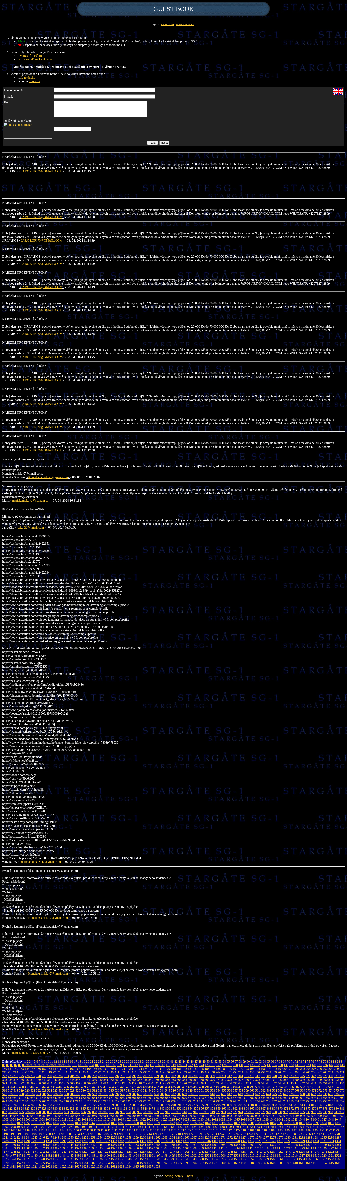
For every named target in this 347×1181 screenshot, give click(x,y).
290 (105, 1076)
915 (190, 1112)
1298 (78, 1141)
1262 (157, 1137)
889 (44, 1112)
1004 (12, 1119)
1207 (98, 1134)
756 (325, 1101)
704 (32, 1101)
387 (308, 1079)
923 (235, 1112)
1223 (213, 1134)
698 (342, 1097)
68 (280, 1061)
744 (257, 1101)
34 (143, 1061)
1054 (34, 1123)
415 (122, 1083)
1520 (323, 1155)
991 (274, 1115)
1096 (338, 1123)
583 (38, 1094)
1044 (301, 1119)
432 (218, 1083)
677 (223, 1097)
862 (235, 1108)
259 (274, 1072)
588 (66, 1094)
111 (130, 1065)
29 (123, 1061)
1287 (338, 1137)
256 (257, 1072)
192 (240, 1068)
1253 (92, 1137)
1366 (229, 1144)
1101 (34, 1126)
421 (156, 1083)
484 (167, 1087)
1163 (125, 1130)
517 (10, 1090)
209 (336, 1068)
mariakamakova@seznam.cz (30, 500)
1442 (99, 1152)
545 (167, 1090)
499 (252, 1087)
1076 (193, 1123)
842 (122, 1108)
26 (111, 1061)
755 (319, 1101)
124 (201, 1065)
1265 (179, 1137)
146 (325, 1065)
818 (330, 1105)
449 (313, 1083)
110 (125, 1065)
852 (179, 1108)
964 (122, 1115)
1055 (41, 1123)
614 (212, 1094)
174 (139, 1068)
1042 (287, 1119)
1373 (280, 1144)
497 (240, 1087)
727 (161, 1101)
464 (55, 1087)
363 (173, 1079)
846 (145, 1108)
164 (83, 1068)
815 (313, 1105)
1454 (186, 1152)
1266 (186, 1137)
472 (100, 1087)
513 (330, 1087)
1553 (222, 1159)
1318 (222, 1141)
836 (89, 1108)
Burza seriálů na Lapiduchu (35, 59)
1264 (171, 1137)
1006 (27, 1119)
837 (94, 1108)
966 (134, 1115)
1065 (114, 1123)
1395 (99, 1148)
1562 (287, 1159)
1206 (91, 1134)
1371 (265, 1144)
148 (336, 1065)
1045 (309, 1119)
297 (145, 1076)
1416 (251, 1148)
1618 (12, 1166)
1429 (5, 1152)
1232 (279, 1134)
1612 (309, 1163)
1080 (222, 1123)
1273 (237, 1137)
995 (297, 1115)
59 (244, 1061)
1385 (27, 1148)
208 (330, 1068)
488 (190, 1087)
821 (4, 1108)
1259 (135, 1137)
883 (10, 1112)
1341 (49, 1144)
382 (280, 1079)
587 (60, 1094)
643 (32, 1097)
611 (195, 1094)
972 (167, 1115)
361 (162, 1079)
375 (240, 1079)
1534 (85, 1159)
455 (4, 1087)
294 (128, 1076)
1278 (273, 1137)
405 (66, 1083)
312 (229, 1076)
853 (184, 1108)
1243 (20, 1137)
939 (325, 1112)
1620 (27, 1166)
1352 (128, 1144)
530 (83, 1090)
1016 (99, 1119)
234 (133, 1072)
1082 (237, 1123)
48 (200, 1061)
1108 (83, 1126)
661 (134, 1097)
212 (10, 1072)
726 (156, 1101)
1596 (193, 1163)
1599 (215, 1163)
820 (341, 1105)
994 (291, 1115)
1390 (63, 1148)
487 (184, 1087)
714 (88, 1101)
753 (308, 1101)
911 (167, 1112)
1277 (265, 1137)
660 (128, 1097)
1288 (5, 1141)
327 (313, 1076)
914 (184, 1112)
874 (302, 1108)
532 (94, 1090)
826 (32, 1108)
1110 (97, 1126)
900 (105, 1112)
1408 (193, 1148)
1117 (145, 1126)
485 (173, 1087)
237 (150, 1072)
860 (223, 1108)
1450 (157, 1152)
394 (4, 1083)
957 (83, 1115)
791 (179, 1105)
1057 (56, 1123)
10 (47, 1061)
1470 (302, 1152)
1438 (70, 1152)
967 (139, 1115)
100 (68, 1065)
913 (178, 1112)
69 (284, 1061)
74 (304, 1061)
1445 (121, 1152)
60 (248, 1061)
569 (302, 1090)
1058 (63, 1123)
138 (280, 1065)
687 (280, 1097)
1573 (27, 1163)
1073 (171, 1123)
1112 (111, 1126)
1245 (34, 1137)
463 (49, 1087)
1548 (186, 1159)
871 (285, 1108)
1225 (228, 1134)
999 (319, 1115)
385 (297, 1079)
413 (111, 1083)
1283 (309, 1137)
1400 (135, 1148)
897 (89, 1112)
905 (134, 1112)
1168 (160, 1130)
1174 (202, 1130)
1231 (271, 1134)
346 (77, 1079)
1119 (158, 1126)
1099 (20, 1126)
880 (336, 1108)
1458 (215, 1152)
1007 (34, 1119)
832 (66, 1108)
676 (218, 1097)
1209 (112, 1134)
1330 (309, 1141)
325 (302, 1076)
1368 (244, 1144)
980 (212, 1115)
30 (127, 1061)
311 (223, 1076)
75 (308, 1061)
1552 (215, 1159)
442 (274, 1083)
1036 (244, 1119)
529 (77, 1090)
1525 (20, 1159)
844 (134, 1108)
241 (173, 1072)
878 (325, 1108)
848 (156, 1108)
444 (285, 1083)
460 (32, 1087)
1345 (78, 1144)
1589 (143, 1163)
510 (313, 1087)
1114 (124, 1126)
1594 (179, 1163)
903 (122, 1112)
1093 (316, 1123)
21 (91, 1061)
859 (218, 1108)
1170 (174, 1130)
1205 (84, 1134)
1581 (85, 1163)
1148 (19, 1130)
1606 (265, 1163)
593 (94, 1094)
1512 (265, 1155)
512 (325, 1087)
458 (21, 1087)
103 (85, 1065)
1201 (55, 1134)
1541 (135, 1159)
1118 (152, 1126)
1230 (264, 1134)
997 (308, 1115)
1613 (316, 1163)
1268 (200, 1137)
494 (223, 1087)
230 (111, 1072)
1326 (280, 1141)
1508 (237, 1155)
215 (26, 1072)
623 (263, 1094)
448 (308, 1083)
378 (257, 1079)
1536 (99, 1159)
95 (48, 1065)
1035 (236, 1119)
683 (257, 1097)
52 (216, 1061)
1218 (177, 1134)
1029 (193, 1119)
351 (105, 1079)
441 (268, 1083)
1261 (150, 1137)
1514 (280, 1155)
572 (319, 1090)
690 (297, 1097)
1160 (104, 1130)
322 (285, 1076)
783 (134, 1105)
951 (49, 1115)
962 (111, 1115)
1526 (27, 1159)
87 (15, 1065)
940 (330, 1112)
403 (55, 1083)
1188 (300, 1130)
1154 (61, 1130)
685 (268, 1097)
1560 (273, 1159)
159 (55, 1068)
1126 (207, 1126)
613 (206, 1094)
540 (139, 1090)
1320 (236, 1141)
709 (60, 1101)
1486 (78, 1155)
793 (190, 1105)
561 (257, 1090)
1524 (12, 1159)
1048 (330, 1119)
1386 (34, 1148)
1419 (272, 1148)
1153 (54, 1130)
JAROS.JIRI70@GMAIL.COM (41, 171)
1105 (62, 1126)
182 (184, 1068)
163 (77, 1068)
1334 (338, 1141)
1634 (128, 1166)
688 (285, 1097)
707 (49, 1101)
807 (268, 1105)
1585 (114, 1163)
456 (10, 1087)
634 (325, 1094)
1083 (244, 1123)
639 (10, 1097)
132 (246, 1065)
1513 (272, 1155)
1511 (258, 1155)
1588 (135, 1163)
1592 (164, 1163)
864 (246, 1108)
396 (15, 1083)
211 (4, 1072)
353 (117, 1079)
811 (291, 1105)
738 (223, 1101)
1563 (294, 1159)
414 (116, 1083)
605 (162, 1094)
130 (235, 1065)
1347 (92, 1144)
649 (66, 1097)
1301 (99, 1141)
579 (15, 1094)
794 (195, 1105)
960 (100, 1115)
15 (67, 1061)
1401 (143, 1148)
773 (77, 1105)
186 (207, 1068)
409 (89, 1083)
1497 (157, 1155)
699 (4, 1101)
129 (229, 1065)
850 (167, 1108)
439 (257, 1083)
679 (235, 1097)
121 (184, 1065)
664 (150, 1097)
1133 (257, 1126)
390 (325, 1079)
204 (308, 1068)
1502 (193, 1155)
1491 (114, 1155)
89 (24, 1065)
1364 (215, 1144)
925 (246, 1112)
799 (223, 1105)
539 (134, 1090)
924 (240, 1112)
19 (83, 1061)
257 (263, 1072)
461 (38, 1087)
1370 (258, 1144)
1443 (106, 1152)
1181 (251, 1130)
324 (296, 1076)
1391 (70, 1148)
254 (246, 1072)
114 (146, 1065)
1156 (75, 1130)
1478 (20, 1155)
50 (208, 1061)
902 (117, 1112)
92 (36, 1065)
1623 (49, 1166)
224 (77, 1072)
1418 (265, 1148)
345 (72, 1079)
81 (332, 1061)
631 (308, 1094)
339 (38, 1079)
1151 (40, 1130)
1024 (157, 1119)
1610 (294, 1163)
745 (263, 1101)
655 (100, 1097)
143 (308, 1065)
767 (44, 1105)
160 (60, 1068)
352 (111, 1079)
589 (72, 1094)
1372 (273, 1144)
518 (15, 1090)
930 (274, 1112)
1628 (85, 1166)
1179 (237, 1130)
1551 (208, 1159)
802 (240, 1105)
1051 (12, 1123)
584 (44, 1094)
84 (3, 1065)
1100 (27, 1126)
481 (150, 1087)
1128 (221, 1126)
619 (240, 1094)
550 (195, 1090)
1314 (193, 1141)
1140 (306, 1126)
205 (313, 1068)
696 (330, 1097)
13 (59, 1061)
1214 (148, 1134)
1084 (251, 1123)
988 (257, 1115)
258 (268, 1072)
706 (44, 1101)
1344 (70, 1144)
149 (342, 1065)
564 (274, 1090)
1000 (326, 1115)
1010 (56, 1119)
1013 (77, 1119)
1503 (200, 1155)
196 (263, 1068)
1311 (171, 1141)
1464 (258, 1152)
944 (10, 1115)
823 (15, 1108)
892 (60, 1112)
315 (246, 1076)
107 (108, 1065)
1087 (273, 1123)
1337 (20, 1144)
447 (302, 1083)
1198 (33, 1134)
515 (341, 1087)
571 (313, 1090)
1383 (12, 1148)
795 (201, 1105)
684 (263, 1097)
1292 (34, 1141)
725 (150, 1101)
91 (32, 1065)
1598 (208, 1163)
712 (77, 1101)
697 (336, 1097)
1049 (338, 1119)
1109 (90, 1126)
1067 (128, 1123)
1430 (12, 1152)
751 (296, 1101)
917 (201, 1112)
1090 (294, 1123)
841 (117, 1108)
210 (342, 1068)
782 (128, 1105)
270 (336, 1072)
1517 (301, 1155)
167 (100, 1068)
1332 (323, 1141)
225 (83, 1072)
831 (60, 1108)
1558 (258, 1159)
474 (111, 1087)
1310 (164, 1141)
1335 (5, 1144)
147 (331, 1065)
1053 (27, 1123)
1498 (164, 1155)
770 (60, 1105)
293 (122, 1076)
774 (83, 1105)
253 (240, 1072)
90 (28, 1065)
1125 (200, 1126)
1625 (63, 1166)
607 (173, 1094)
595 (105, 1094)
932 (285, 1112)
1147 (12, 1130)
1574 (34, 1163)
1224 (221, 1134)
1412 (222, 1148)
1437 (63, 1152)
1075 (186, 1123)
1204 (76, 1134)
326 (308, 1076)
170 (117, 1068)
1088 (280, 1123)
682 (252, 1097)
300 (162, 1076)
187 (212, 1068)
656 (105, 1097)
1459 (222, 1152)
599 (128, 1094)
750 (291, 1101)
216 (32, 1072)
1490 (106, 1155)
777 (100, 1105)
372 (223, 1079)
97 (56, 1065)
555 (223, 1090)
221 (60, 1072)
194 (252, 1068)
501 (263, 1087)
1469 (294, 1152)
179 (167, 1068)
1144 (334, 1126)
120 (179, 1065)
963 (117, 1115)
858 (212, 1108)
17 (75, 1061)
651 (77, 1097)
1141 (313, 1126)
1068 (135, 1123)
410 (94, 1083)
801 (235, 1105)
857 (207, 1108)
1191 (321, 1130)
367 (195, 1079)
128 (224, 1065)
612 (201, 1094)
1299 (85, 1141)
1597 (200, 1163)
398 (27, 1083)
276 (27, 1076)
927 (257, 1112)
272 (4, 1076)
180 (173, 1068)
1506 (222, 1155)
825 (27, 1108)
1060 (78, 1123)
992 (280, 1115)
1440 (85, 1152)
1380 (331, 1144)
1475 (338, 1152)
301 (167, 1076)
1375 (294, 1144)
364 (179, 1079)
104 (91, 1065)
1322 (251, 1141)
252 (235, 1072)
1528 (41, 1159)
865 (252, 1108)
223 (71, 1072)
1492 (121, 1155)
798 (218, 1105)
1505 (215, 1155)
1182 (258, 1130)
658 (117, 1097)
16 (71, 1061)
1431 (20, 1152)
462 (44, 1087)
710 (66, 1101)
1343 (63, 1144)
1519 (316, 1155)
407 (77, 1083)
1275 (251, 1137)
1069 (143, 1123)
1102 (41, 1126)
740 (235, 1101)
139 (286, 1065)
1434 (41, 1152)
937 (313, 1112)
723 (139, 1101)
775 (89, 1105)
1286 (331, 1137)
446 (296, 1083)
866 (257, 1108)
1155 (68, 1130)
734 (201, 1101)
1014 (85, 1119)
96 (52, 1065)
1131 (243, 1126)
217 (38, 1072)
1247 (49, 1137)
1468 (287, 1152)
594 (100, 1094)
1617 (5, 1166)
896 (83, 1112)
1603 (244, 1163)
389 (319, 1079)
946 (21, 1115)
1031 (207, 1119)
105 (97, 1065)
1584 (106, 1163)
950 (44, 1115)
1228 (250, 1134)
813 (302, 1105)
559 (246, 1090)
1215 (156, 1134)
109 (119, 1065)
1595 (186, 1163)
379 (263, 1079)
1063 (99, 1123)
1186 (286, 1130)
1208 (105, 1134)
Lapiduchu (28, 77)
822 (10, 1108)
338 (32, 1079)
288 (94, 1076)
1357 (164, 1144)
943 (4, 1115)
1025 (164, 1119)
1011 (63, 1119)
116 (157, 1065)
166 (94, 1068)
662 (139, 1097)
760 (4, 1105)
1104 (55, 1126)
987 (252, 1115)
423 (167, 1083)
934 (296, 1112)
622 (257, 1094)
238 (156, 1072)
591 (83, 1094)
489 (195, 1087)
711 (72, 1101)
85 (7, 1065)
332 (341, 1076)
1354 (143, 1144)
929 (268, 1112)
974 (179, 1115)
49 (204, 1061)
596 (111, 1094)
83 (340, 1061)
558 (240, 1090)
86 (11, 1065)
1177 (223, 1130)
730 (178, 1101)
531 (89, 1090)
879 (330, 1108)
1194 (5, 1134)
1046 (316, 1119)
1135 (271, 1126)
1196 (19, 1134)
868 (268, 1108)
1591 (157, 1163)
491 (207, 1087)
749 (285, 1101)
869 (274, 1108)
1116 (138, 1126)
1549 (193, 1159)
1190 (314, 1130)
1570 (5, 1163)
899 (100, 1112)
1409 (200, 1148)
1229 (257, 1134)
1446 (128, 1152)
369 (207, 1079)
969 (150, 1115)
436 (240, 1083)
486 (179, 1087)
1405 (171, 1148)
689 (291, 1097)
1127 (214, 1126)
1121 (172, 1126)
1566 (316, 1159)
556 (229, 1090)
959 (94, 1115)
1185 (279, 1130)
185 (201, 1068)
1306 (135, 1141)
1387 (41, 1148)
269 (330, 1072)
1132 (250, 1126)
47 (196, 1061)
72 (296, 1061)
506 (291, 1087)
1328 (294, 1141)
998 (313, 1115)
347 (83, 1079)
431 (212, 1083)
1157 (83, 1130)
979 (207, 1115)
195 (257, 1068)
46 (192, 1061)
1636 (143, 1166)
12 (55, 1061)
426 (184, 1083)
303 (179, 1076)
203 (302, 1068)
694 (319, 1097)
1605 (258, 1163)
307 (201, 1076)
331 (336, 1076)
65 (268, 1061)
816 (319, 1105)
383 (285, 1079)
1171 (181, 1130)
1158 (90, 1130)
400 (38, 1083)
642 (27, 1097)
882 (4, 1112)
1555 (237, 1159)
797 (212, 1105)
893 (66, 1112)
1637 (150, 1166)
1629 (92, 1166)
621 (251, 1094)
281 (55, 1076)
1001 (333, 1115)
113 (141, 1065)
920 (218, 1112)
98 (60, 1065)
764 (27, 1105)
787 (156, 1105)
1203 (69, 1134)
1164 (132, 1130)
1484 (63, 1155)
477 (128, 1087)
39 (163, 1061)
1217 (170, 1134)
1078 (208, 1123)
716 (100, 1101)
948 (32, 1115)
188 (218, 1068)
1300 (92, 1141)
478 (134, 1087)
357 (139, 1079)
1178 (230, 1130)
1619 (20, 1166)
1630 (99, 1166)
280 (49, 1076)
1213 (141, 1134)
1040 (272, 1119)
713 (83, 1101)
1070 (150, 1123)
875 (308, 1108)
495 (229, 1087)
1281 (294, 1137)
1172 (188, 1130)
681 (246, 1097)
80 (328, 1061)
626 (280, 1094)
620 (246, 1094)
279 (44, 1076)
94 (44, 1065)
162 (72, 1068)
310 (218, 1076)
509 (308, 1087)
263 (296, 1072)
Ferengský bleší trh (30, 55)
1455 (193, 1152)
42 (176, 1061)
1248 (56, 1137)
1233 (286, 1134)
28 (119, 1061)
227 (94, 1072)
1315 (200, 1141)
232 (122, 1072)
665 (156, 1097)
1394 (92, 1148)
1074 (179, 1123)
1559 (265, 1159)
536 (117, 1090)
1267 (193, 1137)
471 (94, 1087)
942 (341, 1112)
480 (145, 1087)
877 (319, 1108)
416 (128, 1083)
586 (55, 1094)
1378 (316, 1144)
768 (49, 1105)
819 (336, 1105)
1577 (56, 1163)
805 (257, 1105)
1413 (229, 1148)
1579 (70, 1163)
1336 (12, 1144)
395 (10, 1083)
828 (44, 1108)
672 (195, 1097)
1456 (200, 1152)
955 (72, 1115)
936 (308, 1112)
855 (195, 1108)
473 (105, 1087)
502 (268, 1087)
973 (173, 1115)
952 (55, 1115)
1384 (20, 1148)
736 (212, 1101)
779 (111, 1105)
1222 (206, 1134)
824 (21, 1108)
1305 (128, 1141)
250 (223, 1072)
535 (111, 1090)
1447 (135, 1152)
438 (251, 1083)
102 (80, 1065)
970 (156, 1115)
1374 (287, 1144)
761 (10, 1105)
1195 (12, 1134)
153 (21, 1068)
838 (100, 1108)
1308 (150, 1141)
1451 (164, 1152)
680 (240, 1097)
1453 (179, 1152)
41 (172, 1061)
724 (145, 1101)
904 (128, 1112)
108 (113, 1065)
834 (77, 1108)
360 (156, 1079)
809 (280, 1105)
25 (107, 1061)
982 (223, 1115)
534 (105, 1090)
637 (341, 1094)
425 (178, 1083)
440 (263, 1083)
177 (156, 1068)
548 (184, 1090)
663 (145, 1097)
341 (49, 1079)
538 (128, 1090)
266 (313, 1072)
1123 (186, 1126)
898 (94, 1112)
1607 (273, 1163)
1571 (12, 1163)
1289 (12, 1141)
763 (21, 1105)
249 (218, 1072)
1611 (302, 1163)
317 (257, 1076)
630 (302, 1094)
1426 (323, 1148)
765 (32, 1105)
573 (325, 1090)
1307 (143, 1141)
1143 (327, 1126)
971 (162, 1115)
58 (240, 1061)
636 (336, 1094)
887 (32, 1112)
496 (235, 1087)
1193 (336, 1130)
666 (162, 1097)
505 (285, 1087)
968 (145, 1115)
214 (21, 1072)
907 (145, 1112)
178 (162, 1068)
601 (139, 1094)
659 (122, 1097)
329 (325, 1076)
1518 (309, 1155)
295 (134, 1076)
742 (246, 1101)
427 (190, 1083)
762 (15, 1105)
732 (190, 1101)
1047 (323, 1119)
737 (218, 1101)
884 (15, 1112)
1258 (128, 1137)
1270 (215, 1137)
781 (122, 1105)
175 (145, 1068)
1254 (99, 1137)
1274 (244, 1137)
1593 (171, 1163)
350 (100, 1079)
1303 (114, 1141)
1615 (330, 1163)
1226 (235, 1134)
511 (319, 1087)
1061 (85, 1123)
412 (105, 1083)
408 (83, 1083)
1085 (258, 1123)
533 (100, 1090)
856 (201, 1108)
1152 (47, 1130)
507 (297, 1087)
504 (280, 1087)
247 (206, 1072)
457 (15, 1087)
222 (66, 1072)
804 (252, 1105)
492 (212, 1087)
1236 (307, 1134)
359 (150, 1079)
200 (285, 1068)
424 (173, 1083)
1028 (186, 1119)
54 (224, 1061)
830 (55, 1108)
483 (162, 1087)
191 (235, 1068)
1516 (294, 1155)
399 (32, 1083)
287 (89, 1076)
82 (336, 1061)
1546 (171, 1159)
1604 (251, 1163)
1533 (78, 1159)
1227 (242, 1134)
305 (190, 1076)
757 (330, 1101)
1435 (49, 1152)
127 (218, 1065)
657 (111, 1097)
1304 (121, 1141)
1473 (323, 1152)
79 (324, 1061)
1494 (135, 1155)
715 (94, 1101)
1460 (229, 1152)
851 (173, 1108)
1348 (99, 1144)
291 (111, 1076)
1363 (208, 1144)
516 (4, 1090)
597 (117, 1094)
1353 (135, 1144)
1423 (301, 1148)
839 (105, 1108)
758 (336, 1101)
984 (235, 1115)
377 (252, 1079)
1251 (78, 1137)
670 (184, 1097)
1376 (302, 1144)
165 (89, 1068)
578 (10, 1094)
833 (72, 1108)
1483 (56, 1155)
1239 (329, 1134)
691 (302, 1097)
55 (228, 1061)
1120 (165, 1126)
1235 (300, 1134)
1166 (146, 1130)
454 (341, 1083)
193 (246, 1068)
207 (325, 1068)
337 (27, 1079)
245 (195, 1072)
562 (263, 1090)
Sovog (169, 1176)
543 (156, 1090)
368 (201, 1079)
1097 (5, 1126)
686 (274, 1097)
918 (206, 1112)
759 (341, 1101)
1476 (5, 1155)
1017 (106, 1119)
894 (72, 1112)
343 (60, 1079)
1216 (163, 1134)
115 (152, 1065)
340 (44, 1079)
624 (268, 1094)
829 (49, 1108)
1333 (330, 1141)
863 (240, 1108)
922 (229, 1112)
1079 (215, 1123)
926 (251, 1112)
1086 (265, 1123)
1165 (139, 1130)
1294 (49, 1141)
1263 (164, 1137)
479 (139, 1087)
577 (4, 1094)
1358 (171, 1144)
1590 (150, 1163)
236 (145, 1072)
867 (263, 1108)
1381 (338, 1144)
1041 (280, 1119)
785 (145, 1105)
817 (325, 1105)
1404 (164, 1148)
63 (260, 1061)
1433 (34, 1152)
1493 (128, 1155)
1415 (244, 1148)
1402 (150, 1148)
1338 (27, 1144)
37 (155, 1061)
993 (285, 1115)
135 (263, 1065)
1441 (92, 1152)
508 (302, 1087)
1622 (41, 1166)
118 (168, 1065)
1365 (222, 1144)
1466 (273, 1152)
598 (122, 1094)
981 (218, 1115)
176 (150, 1068)
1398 (121, 1148)
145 (319, 1065)
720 (122, 1101)
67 (276, 1061)
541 (145, 1090)
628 (291, 1094)
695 (325, 1097)
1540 (128, 1159)
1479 (27, 1155)
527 (66, 1090)
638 (4, 1097)
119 (173, 1065)
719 (116, 1101)
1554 (229, 1159)
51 (212, 1061)
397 (21, 1083)
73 (300, 1061)
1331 (316, 1141)
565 (280, 1090)
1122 (179, 1126)
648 (60, 1097)
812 (296, 1105)
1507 (229, 1155)
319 (268, 1076)
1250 (70, 1137)
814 (308, 1105)
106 (102, 1065)
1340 (41, 1144)
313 (235, 1076)
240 (167, 1072)
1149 (26, 1130)
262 (291, 1072)
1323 (258, 1141)
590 (77, 1094)
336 (21, 1079)
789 (167, 1105)
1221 (199, 1134)
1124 (193, 1126)
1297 (70, 1141)
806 (263, 1105)
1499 (171, 1155)
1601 (229, 1163)
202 (297, 1068)
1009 (49, 1119)
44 (184, 1061)
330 (330, 1076)
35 (147, 1061)
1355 (150, 1144)
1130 (236, 1126)
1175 (209, 1130)
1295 (56, 1141)
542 (150, 1090)
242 (178, 1072)
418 (139, 1083)
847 (150, 1108)
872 (291, 1108)
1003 (5, 1119)
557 (235, 1090)
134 (257, 1065)
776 (94, 1105)
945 (15, 1115)
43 (180, 1061)
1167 (153, 1130)
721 (128, 1101)
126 (212, 1065)
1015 (92, 1119)
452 (330, 1083)
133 (252, 1065)
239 (161, 1072)
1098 (12, 1126)
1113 (117, 1126)
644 (38, 1097)
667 (167, 1097)
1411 (215, 1148)
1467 (280, 1152)
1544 (157, 1159)
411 (100, 1083)
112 (135, 1065)
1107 (76, 1126)
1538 (114, 1159)
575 (336, 1090)
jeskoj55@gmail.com (30, 527)
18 (79, 1061)
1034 (229, 1119)
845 (139, 1108)
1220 (192, 1134)
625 (274, 1094)
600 (134, 1094)
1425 (316, 1148)
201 (291, 1068)
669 (179, 1097)
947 (27, 1115)
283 (66, 1076)
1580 (78, 1163)
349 (94, 1079)
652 (83, 1097)
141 (297, 1065)
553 (212, 1090)
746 (268, 1101)
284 (72, 1076)
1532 (70, 1159)
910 (162, 1112)
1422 (294, 1148)
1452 (171, 1152)
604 (156, 1094)
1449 (150, 1152)
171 (122, 1068)
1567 (323, 1159)
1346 (85, 1144)
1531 (63, 1159)
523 (44, 1090)
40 (167, 1061)
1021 (135, 1119)
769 (55, 1105)
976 (190, 1115)
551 (201, 1090)
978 (201, 1115)
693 (313, 1097)
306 (195, 1076)
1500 (179, 1155)
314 (240, 1076)
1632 (114, 1166)
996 (302, 1115)
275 (21, 1076)
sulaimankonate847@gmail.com (40, 861)
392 (336, 1079)
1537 (106, 1159)
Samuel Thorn (184, 1176)
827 (38, 1108)
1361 (193, 1144)
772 (72, 1105)
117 (162, 1065)
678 (229, 1097)
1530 (56, 1159)
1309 (157, 1141)
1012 (70, 1119)
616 (223, 1094)
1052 (20, 1123)
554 (218, 1090)
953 (60, 1115)
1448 (143, 1152)
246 (201, 1072)
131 (241, 1065)
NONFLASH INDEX (185, 24)
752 (302, 1101)
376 (246, 1079)
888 (38, 1112)
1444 (114, 1152)
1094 (323, 1123)
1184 (272, 1130)
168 (105, 1068)
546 (173, 1090)
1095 (331, 1123)
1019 (121, 1119)
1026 (171, 1119)
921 (223, 1112)
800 (229, 1105)
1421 (287, 1148)
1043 (294, 1119)
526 (60, 1090)
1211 (127, 1134)
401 (44, 1083)
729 (173, 1101)
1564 (302, 1159)
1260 (143, 1137)
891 (55, 1112)
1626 (70, 1166)
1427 (330, 1148)
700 (10, 1101)
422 (161, 1083)
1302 (106, 1141)
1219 (185, 1134)
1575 (41, 1163)
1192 (329, 1130)
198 (274, 1068)
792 (184, 1105)
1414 (236, 1148)
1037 (251, 1119)
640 (15, 1097)
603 (150, 1094)
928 (263, 1112)
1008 (41, 1119)
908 (150, 1112)
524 (49, 1090)
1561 (280, 1159)
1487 (85, 1155)
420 (150, 1083)
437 (246, 1083)
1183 (265, 1130)
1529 (49, 1159)
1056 (49, 1123)
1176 (216, 1130)
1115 (131, 1126)
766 (38, 1105)
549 (190, 1090)
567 (291, 1090)
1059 (70, 1123)
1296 (63, 1141)
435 (235, 1083)
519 (21, 1090)
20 (87, 1061)
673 (201, 1097)
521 (32, 1090)
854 (190, 1108)
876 (313, 1108)
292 (117, 1076)
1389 (56, 1148)
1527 (34, 1159)
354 (122, 1079)
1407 (186, 1148)
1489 (99, 1155)
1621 (34, 1166)
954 (66, 1115)
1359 (179, 1144)
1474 (331, 1152)
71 (292, 1061)
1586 (121, 1163)
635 (330, 1094)
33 (139, 1061)
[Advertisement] (173, 187)
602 (145, 1094)
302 (173, 1076)
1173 (195, 1130)
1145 (341, 1126)
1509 (244, 1155)
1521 (330, 1155)
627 (285, 1094)
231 (116, 1072)
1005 (20, 1119)
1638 (157, 1166)
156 (38, 1068)
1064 (106, 1123)
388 (313, 1079)
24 (103, 1061)
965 (128, 1115)
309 (212, 1076)
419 (145, 1083)
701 (15, 1101)
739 (229, 1101)
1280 (287, 1137)
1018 (113, 1119)
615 (218, 1094)
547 (179, 1090)
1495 (143, 1155)
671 (190, 1097)
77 (316, 1061)
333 (4, 1079)
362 (167, 1079)
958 (89, 1115)
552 (207, 1090)
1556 (244, 1159)
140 (291, 1065)
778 (105, 1105)
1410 (208, 1148)
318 (263, 1076)
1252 (85, 1137)
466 (66, 1087)
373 (229, 1079)
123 (196, 1065)
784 (139, 1105)
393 (342, 1079)
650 (72, 1097)
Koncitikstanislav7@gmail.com (48, 477)
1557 (251, 1159)
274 (15, 1076)
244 (190, 1072)
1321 (244, 1141)
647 (55, 1097)
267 (319, 1072)
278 (38, 1076)
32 (135, 1061)
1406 (179, 1148)
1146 (5, 1130)
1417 (258, 1148)
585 (49, 1094)
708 (55, 1101)
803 (246, 1105)
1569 (338, 1159)
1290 (20, 1141)
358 (145, 1079)
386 (302, 1079)
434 (229, 1083)
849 (162, 1108)
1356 (157, 1144)
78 (320, 1061)
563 (268, 1090)
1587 (128, 1163)
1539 (121, 1159)
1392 (78, 1148)
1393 (85, 1148)
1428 (338, 1148)
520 (27, 1090)
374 (235, 1079)
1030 (200, 1119)
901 (111, 1112)
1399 (128, 1148)
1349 (106, 1144)
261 (285, 1072)
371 (218, 1079)
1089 (287, 1123)
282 (60, 1076)
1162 (118, 1130)
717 (105, 1101)
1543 (150, 1159)
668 (173, 1097)
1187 (293, 1130)
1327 (287, 1141)
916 (195, 1112)
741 (240, 1101)
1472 (316, 1152)
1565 (309, 1159)
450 (319, 1083)
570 (308, 1090)
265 (308, 1072)
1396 (106, 1148)
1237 (315, 1134)
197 (268, 1068)
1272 (229, 1137)
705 (38, 1101)
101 (74, 1065)
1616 (338, 1163)
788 (162, 1105)
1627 (78, 1166)
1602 (237, 1163)
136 (269, 1065)
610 (190, 1094)
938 (319, 1112)
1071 (157, 1123)
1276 (258, 1137)
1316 (207, 1141)
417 (133, 1083)
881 (342, 1108)
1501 (186, 1155)
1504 (208, 1155)
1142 (320, 1126)
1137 (285, 1126)
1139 (299, 1126)
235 (139, 1072)
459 (27, 1087)
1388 (49, 1148)
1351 (121, 1144)
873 (297, 1108)
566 (285, 1090)
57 (236, 1061)
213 (15, 1072)
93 (40, 1065)
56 (232, 1061)
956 (77, 1115)
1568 (331, 1159)
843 (128, 1108)
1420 (280, 1148)
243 (184, 1072)
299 (156, 1076)
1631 (106, 1166)
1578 (63, 1163)
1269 (208, 1137)
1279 (280, 1137)
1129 (229, 1126)
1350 (114, 1144)
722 (133, 1101)
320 (274, 1076)
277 (32, 1076)
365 (184, 1079)
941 (336, 1112)
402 (49, 1083)
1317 (215, 1141)
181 (179, 1068)
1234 (293, 1134)
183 (190, 1068)
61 (252, 1061)
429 (201, 1083)
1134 (264, 1126)
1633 (121, 1166)
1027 (179, 1119)
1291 (27, 1141)
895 (77, 1112)
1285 (323, 1137)
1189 (307, 1130)
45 (188, 1061)
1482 (49, 1155)
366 (190, 1079)
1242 (12, 1137)
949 (38, 1115)
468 (77, 1087)
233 (128, 1072)
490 (201, 1087)
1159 (97, 1130)
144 (314, 1065)
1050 (5, 1123)
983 (229, 1115)
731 (184, 1101)
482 (156, 1087)
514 (336, 1087)
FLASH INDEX (167, 24)
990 (268, 1115)
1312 (179, 1141)
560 (252, 1090)
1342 (56, 1144)
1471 (309, 1152)
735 (206, 1101)
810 (285, 1105)
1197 (26, 1134)
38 (159, 1061)
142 (302, 1065)
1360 (186, 1144)
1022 (142, 1119)
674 (207, 1097)
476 (122, 1087)
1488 (92, 1155)
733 (195, 1101)
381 (274, 1079)
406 (72, 1083)
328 (319, 1076)
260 (280, 1072)
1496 (150, 1155)
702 (21, 1101)
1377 (309, 1144)
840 (111, 1108)
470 (89, 1087)
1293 (41, 1141)
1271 (222, 1137)
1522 (338, 1155)
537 (122, 1090)
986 (246, 1115)
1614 (323, 1163)
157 (44, 1068)
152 (15, 1068)
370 (212, 1079)
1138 (292, 1126)
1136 (278, 1126)
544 (162, 1090)
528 (72, 1090)
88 (19, 1065)
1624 (56, 1166)
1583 (99, 1163)
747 (274, 1101)
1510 (251, 1155)
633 (319, 1094)
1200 (47, 1134)
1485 (70, 1155)
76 (312, 1061)
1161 (111, 1130)
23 (99, 1061)
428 (195, 1083)
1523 (5, 1159)
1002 (340, 1115)
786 (150, 1105)
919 (212, 1112)
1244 (27, 1137)
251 (229, 1072)
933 (291, 1112)
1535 (92, 1159)
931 (280, 1112)
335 (15, 1079)
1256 (114, 1137)
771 (66, 1105)
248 (212, 1072)
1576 (49, 1163)
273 (10, 1076)
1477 (12, 1155)
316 (251, 1076)
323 (291, 1076)
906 (139, 1112)
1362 (200, 1144)
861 (229, 1108)
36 (151, 1061)
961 (105, 1115)
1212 (134, 1134)
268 (325, 1072)
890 (49, 1112)
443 (280, 1083)
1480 (34, 1155)
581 (27, 1094)
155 (32, 1068)
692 (308, 1097)
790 (173, 1105)
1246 (41, 1137)
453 (336, 1083)
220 (55, 1072)
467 (72, 1087)
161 (66, 1068)
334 (10, 1079)
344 (66, 1079)
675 (212, 1097)
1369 (251, 1144)
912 (173, 1112)
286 (83, 1076)
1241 (5, 1137)
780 (117, 1105)
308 (207, 1076)
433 (223, 1083)
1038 (258, 1119)
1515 (287, 1155)
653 (89, 1097)
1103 (48, 1126)
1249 (63, 1137)
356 (134, 1079)
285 (77, 1076)
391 (330, 1079)
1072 (164, 1123)
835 (83, 1108)
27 (115, 1061)
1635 (135, 1166)
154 (27, 1068)
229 (105, 1072)
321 (280, 1076)
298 (150, 1076)
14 (63, 1061)
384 (291, 1079)
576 (342, 1090)
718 (111, 1101)
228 (100, 1072)
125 (207, 1065)
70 (288, 1061)
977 (195, 1115)
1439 (78, 1152)
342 (55, 1079)
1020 (128, 1119)
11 (51, 1061)
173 (134, 1068)
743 (251, 1101)
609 (184, 1094)
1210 (120, 1134)
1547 (179, 1159)
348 (89, 1079)
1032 (215, 1119)
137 (274, 1065)
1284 (316, 1137)
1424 (309, 1148)
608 (179, 1094)
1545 (164, 1159)
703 (27, 1101)
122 (190, 1065)
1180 (244, 1130)
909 (156, 1112)
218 (43, 1072)
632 (313, 1094)
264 (302, 1072)
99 (64, 1065)
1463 (251, 1152)
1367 (237, 1144)
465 (60, 1087)
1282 (302, 1137)
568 (297, 1090)
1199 (40, 1134)
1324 (265, 1141)
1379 (323, 1144)
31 (131, 1061)
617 (229, 1094)
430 (206, 1083)
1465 (265, 1152)
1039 (265, 1119)
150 (4, 1068)
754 (313, 1101)
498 (246, 1087)
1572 (20, 1163)
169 (111, 1068)
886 (27, 1112)
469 (83, 1087)
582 (32, 1094)
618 (235, 1094)
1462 (244, 1152)
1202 (62, 1134)
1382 (5, 1148)
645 (44, 1097)
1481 (41, 1155)
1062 (92, 1123)
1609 (287, 1163)
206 (319, 1068)
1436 (56, 1152)
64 (264, 1061)
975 (184, 1115)
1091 (302, 1123)
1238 (322, 1134)
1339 (34, 1144)
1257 (121, 1137)
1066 (121, 1123)
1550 (200, 1159)
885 (21, 1112)
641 (21, 1097)
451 (325, 1083)
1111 (104, 1126)
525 (55, 1090)
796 (207, 1105)
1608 (280, 1163)
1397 (114, 1148)
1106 (69, 1126)
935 (302, 1112)
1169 (167, 1130)
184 (195, 1068)
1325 (272, 1141)
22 (95, 1061)
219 (49, 1072)
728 (167, 1101)
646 (49, 1097)
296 (139, 1076)
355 (128, 1079)
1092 (309, 1123)
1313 (186, 1141)
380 (268, 1079)
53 (220, 1061)
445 (291, 1083)
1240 (336, 1134)
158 (49, 1068)
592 (89, 1094)
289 (100, 1076)
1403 (157, 1148)
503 (274, 1087)
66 (272, 1061)
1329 (301, 1141)
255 (251, 1072)
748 (280, 1101)
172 (128, 1068)
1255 (106, 1137)
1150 (33, 1130)
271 (341, 1072)
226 (88, 1072)
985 (240, 1115)
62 (256, 1061)
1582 (92, 1163)
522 (38, 1090)
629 (296, 1094)
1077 (200, 1123)
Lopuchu (34, 81)
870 (280, 1108)
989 (263, 1115)
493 (218, 1087)
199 (280, 1068)
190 (229, 1068)
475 (117, 1087)
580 (21, 1094)
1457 (208, 1152)
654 (94, 1097)
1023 (150, 1119)
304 (184, 1076)
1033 (222, 1119)
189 (223, 1068)
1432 (27, 1152)
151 (10, 1068)
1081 (229, 1123)
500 (257, 1087)
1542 (143, 1159)
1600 (222, 1163)
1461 (237, 1152)
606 (167, 1094)
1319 (229, 1141)
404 (60, 1083)
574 (330, 1090)
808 (274, 1105)
